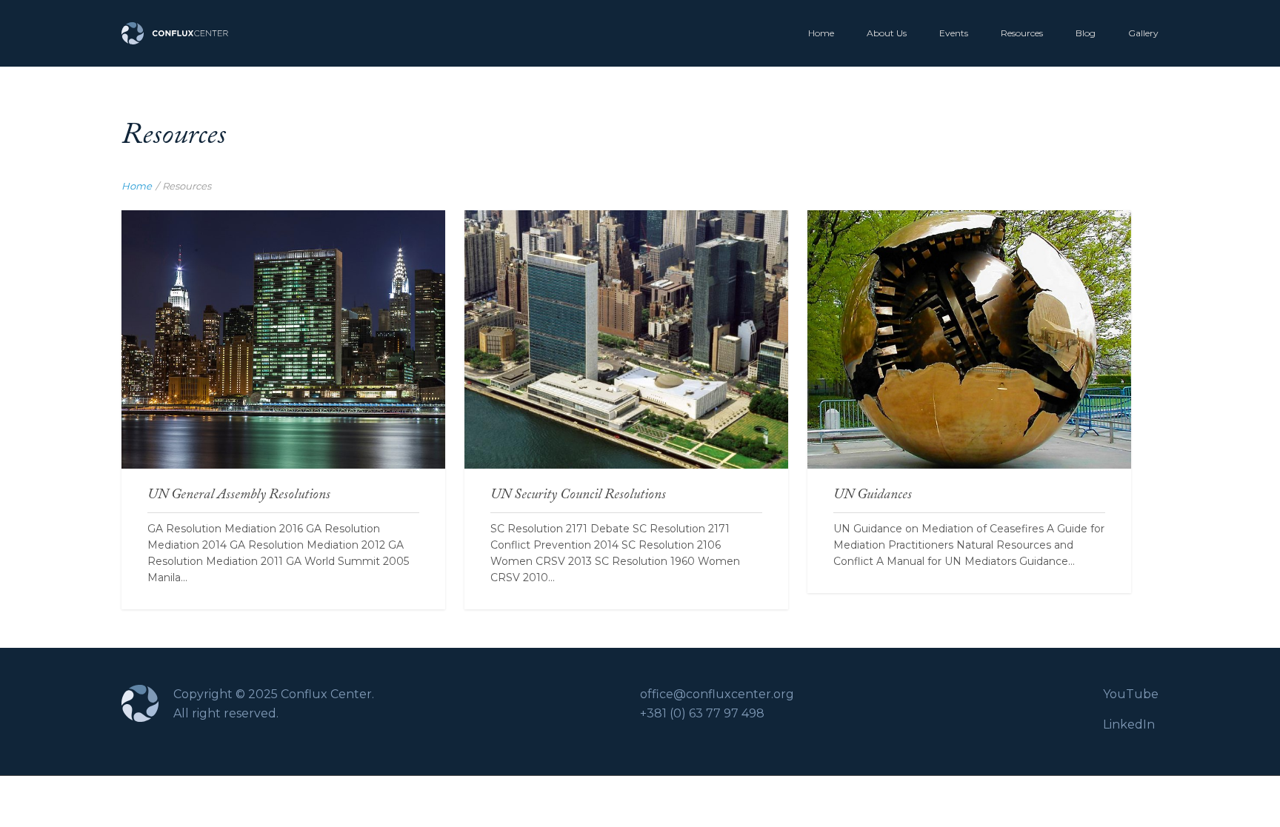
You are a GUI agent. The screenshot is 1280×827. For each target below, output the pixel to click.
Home (821, 32)
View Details (283, 329)
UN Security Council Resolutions (626, 283)
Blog (1086, 32)
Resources (1022, 32)
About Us (887, 32)
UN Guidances (969, 283)
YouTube (1131, 694)
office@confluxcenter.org (717, 694)
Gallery (1143, 32)
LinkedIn (1129, 724)
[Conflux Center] (174, 33)
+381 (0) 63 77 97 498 (702, 713)
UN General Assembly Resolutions (283, 283)
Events (953, 32)
